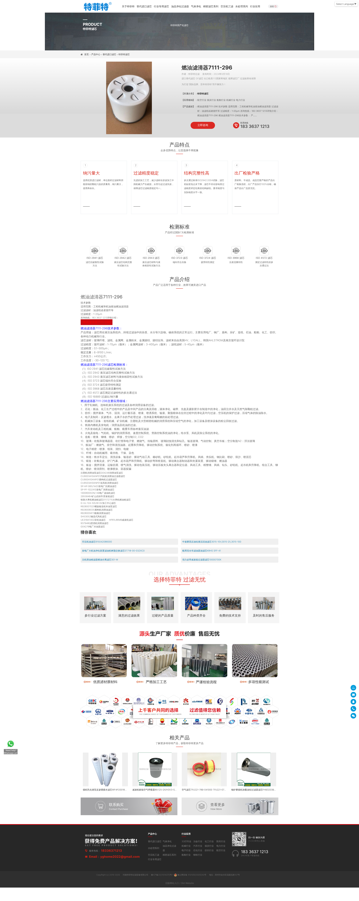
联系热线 (244, 123)
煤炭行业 (209, 845)
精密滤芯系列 (210, 6)
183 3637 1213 (254, 126)
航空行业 (220, 850)
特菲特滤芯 (124, 54)
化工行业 (209, 841)
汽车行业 (197, 845)
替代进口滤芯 (144, 6)
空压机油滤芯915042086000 (97, 541)
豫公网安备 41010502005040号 (192, 875)
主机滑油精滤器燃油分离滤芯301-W (100, 559)
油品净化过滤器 (180, 6)
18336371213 (111, 850)
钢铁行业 (197, 854)
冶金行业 (197, 841)
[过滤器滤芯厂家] (97, 6)
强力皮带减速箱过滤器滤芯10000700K (201, 559)
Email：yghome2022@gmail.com (114, 856)
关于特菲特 (128, 6)
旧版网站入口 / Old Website (179, 883)
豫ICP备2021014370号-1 (162, 875)
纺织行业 (209, 850)
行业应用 (255, 6)
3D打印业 (186, 841)
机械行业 (186, 845)
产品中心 (95, 54)
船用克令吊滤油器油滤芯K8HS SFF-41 (201, 550)
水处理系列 (241, 6)
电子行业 (186, 850)
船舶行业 (186, 854)
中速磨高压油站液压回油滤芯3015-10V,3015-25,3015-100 (211, 541)
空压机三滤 (227, 6)
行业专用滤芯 (161, 6)
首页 (86, 54)
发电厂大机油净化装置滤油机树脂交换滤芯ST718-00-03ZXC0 (113, 550)
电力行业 (220, 845)
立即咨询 (202, 125)
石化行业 (197, 850)
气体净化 (196, 6)
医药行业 (220, 841)
